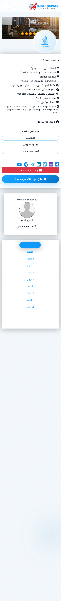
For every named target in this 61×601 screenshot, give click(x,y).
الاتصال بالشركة (29, 131)
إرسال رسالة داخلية (29, 170)
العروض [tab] (30, 279)
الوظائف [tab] (30, 307)
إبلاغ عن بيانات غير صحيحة (29, 179)
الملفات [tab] (30, 272)
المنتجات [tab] (30, 259)
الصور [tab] (30, 245)
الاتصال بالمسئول (26, 226)
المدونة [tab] (30, 293)
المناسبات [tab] (30, 300)
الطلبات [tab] (30, 286)
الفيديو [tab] (30, 252)
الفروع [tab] (30, 266)
